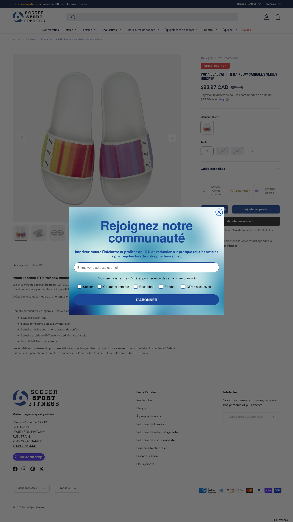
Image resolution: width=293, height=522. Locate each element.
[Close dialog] (219, 212)
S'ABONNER (146, 299)
